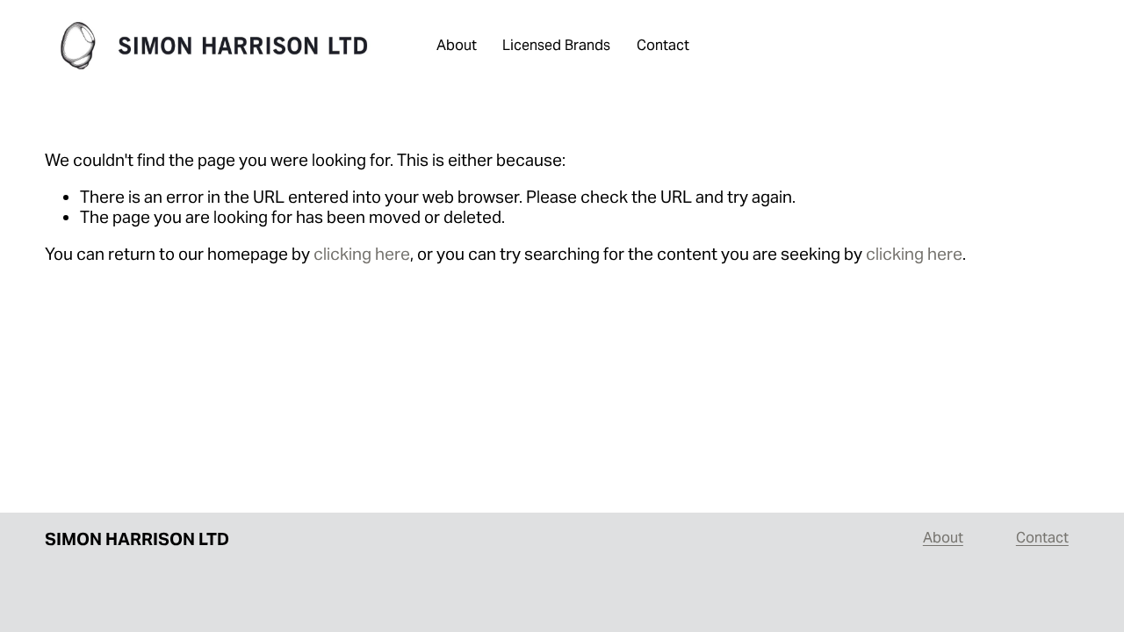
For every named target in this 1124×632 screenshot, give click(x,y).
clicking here (361, 253)
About (456, 45)
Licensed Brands (556, 45)
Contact (663, 45)
